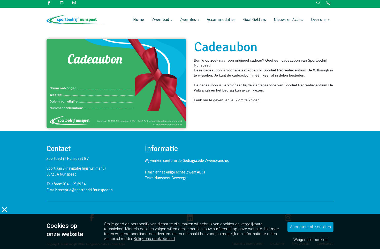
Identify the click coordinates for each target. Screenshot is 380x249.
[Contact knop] (328, 3)
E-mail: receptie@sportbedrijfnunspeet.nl (80, 189)
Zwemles (188, 19)
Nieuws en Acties (288, 19)
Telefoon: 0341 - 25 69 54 (66, 183)
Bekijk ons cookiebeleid (154, 238)
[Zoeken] (318, 3)
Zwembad (160, 19)
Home (138, 19)
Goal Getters (254, 19)
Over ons (318, 19)
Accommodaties (221, 19)
